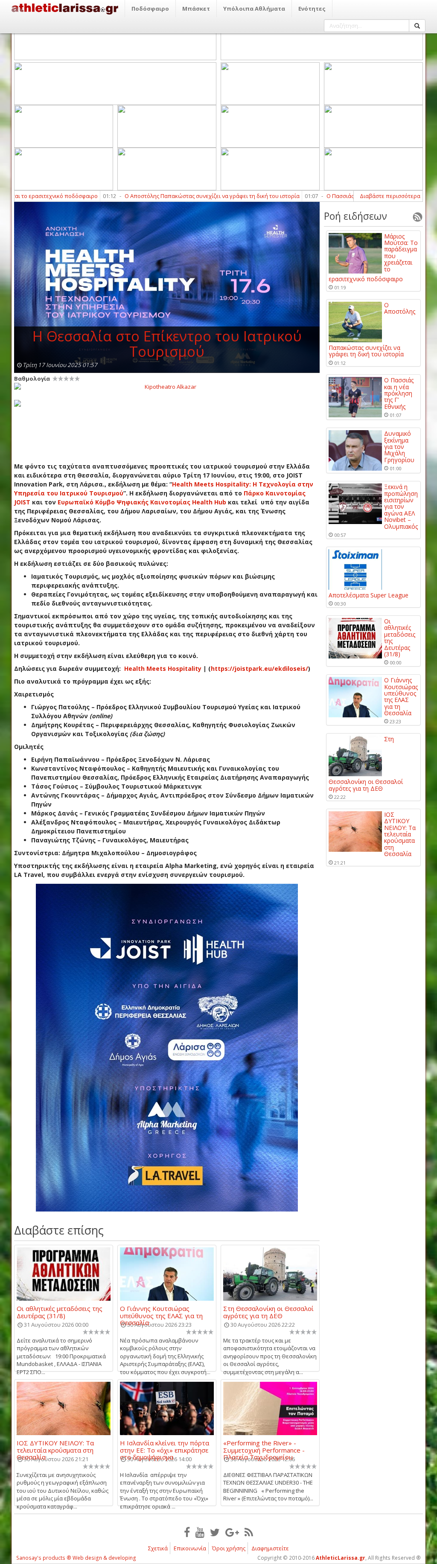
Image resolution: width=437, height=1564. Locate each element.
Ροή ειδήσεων (355, 216)
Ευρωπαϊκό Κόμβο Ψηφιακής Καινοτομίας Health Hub (142, 502)
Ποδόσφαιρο (150, 8)
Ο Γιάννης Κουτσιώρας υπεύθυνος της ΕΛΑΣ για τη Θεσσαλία (161, 1312)
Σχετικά (158, 1548)
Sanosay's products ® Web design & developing (76, 1557)
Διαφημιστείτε (270, 1548)
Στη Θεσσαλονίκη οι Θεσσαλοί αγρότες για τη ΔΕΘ (268, 1312)
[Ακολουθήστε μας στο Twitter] (215, 1532)
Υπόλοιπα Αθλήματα (254, 8)
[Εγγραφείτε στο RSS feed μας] (249, 1532)
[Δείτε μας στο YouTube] (199, 1532)
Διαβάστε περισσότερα (390, 196)
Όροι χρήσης (228, 1548)
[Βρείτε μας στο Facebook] (187, 1532)
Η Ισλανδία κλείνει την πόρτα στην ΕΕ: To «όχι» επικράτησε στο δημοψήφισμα (164, 1446)
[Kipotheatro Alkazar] (167, 386)
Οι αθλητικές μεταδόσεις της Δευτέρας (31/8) (59, 1312)
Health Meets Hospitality (162, 668)
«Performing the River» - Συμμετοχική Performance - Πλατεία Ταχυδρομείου (264, 1446)
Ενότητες (312, 8)
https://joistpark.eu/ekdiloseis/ (259, 668)
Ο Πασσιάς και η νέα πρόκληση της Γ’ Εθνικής (349, 196)
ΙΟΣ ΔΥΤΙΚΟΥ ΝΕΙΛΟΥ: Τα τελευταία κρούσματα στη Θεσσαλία (55, 1446)
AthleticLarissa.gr (340, 1557)
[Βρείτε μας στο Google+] (232, 1532)
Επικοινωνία (190, 1548)
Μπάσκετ (196, 8)
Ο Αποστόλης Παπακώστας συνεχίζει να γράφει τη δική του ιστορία (176, 196)
